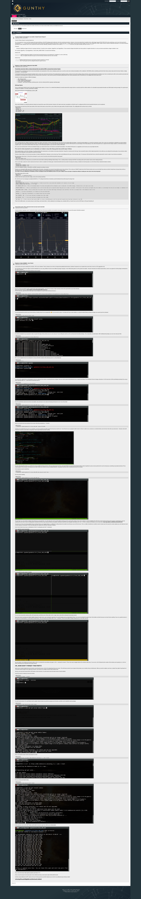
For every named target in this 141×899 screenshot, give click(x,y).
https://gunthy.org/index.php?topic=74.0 (32, 872)
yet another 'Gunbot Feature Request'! (38, 36)
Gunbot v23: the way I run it (19, 14)
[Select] (19, 107)
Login (19, 16)
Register (24, 16)
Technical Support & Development (22, 36)
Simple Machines (76, 889)
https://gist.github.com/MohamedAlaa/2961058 (112, 522)
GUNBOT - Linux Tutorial (28, 263)
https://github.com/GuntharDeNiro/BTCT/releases (37, 289)
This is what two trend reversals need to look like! (34, 206)
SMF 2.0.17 (64, 889)
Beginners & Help (18, 65)
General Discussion (19, 206)
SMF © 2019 (69, 889)
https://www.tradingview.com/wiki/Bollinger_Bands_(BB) (26, 90)
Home (14, 16)
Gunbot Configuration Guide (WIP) (30, 65)
